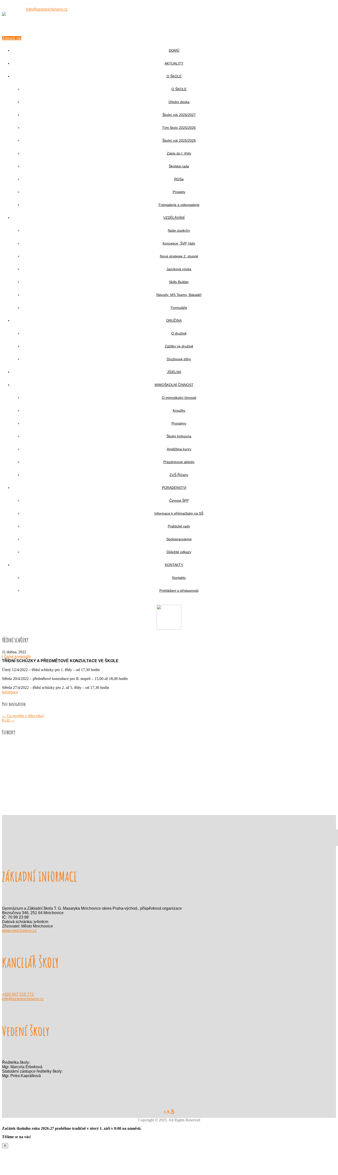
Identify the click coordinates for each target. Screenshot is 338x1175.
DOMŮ (174, 50)
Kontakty (179, 578)
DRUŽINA (174, 320)
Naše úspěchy (179, 230)
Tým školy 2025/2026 (179, 128)
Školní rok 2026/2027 (179, 115)
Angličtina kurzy (179, 449)
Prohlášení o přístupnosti (178, 590)
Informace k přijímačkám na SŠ (178, 513)
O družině (179, 333)
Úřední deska (179, 102)
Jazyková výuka (179, 269)
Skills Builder (179, 282)
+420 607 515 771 (18, 994)
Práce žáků (20, 766)
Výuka (17, 779)
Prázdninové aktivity (178, 462)
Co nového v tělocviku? (23, 716)
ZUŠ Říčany (178, 475)
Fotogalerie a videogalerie (179, 205)
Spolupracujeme (179, 539)
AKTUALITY (174, 63)
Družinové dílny (179, 359)
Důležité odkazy (179, 552)
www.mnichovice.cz (19, 930)
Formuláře (179, 308)
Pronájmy (178, 423)
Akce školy (21, 744)
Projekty (179, 192)
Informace (10, 692)
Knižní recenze (23, 757)
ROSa (179, 179)
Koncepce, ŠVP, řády (179, 243)
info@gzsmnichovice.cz (47, 9)
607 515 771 (15, 9)
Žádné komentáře (17, 656)
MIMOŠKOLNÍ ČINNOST (174, 385)
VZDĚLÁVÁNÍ (174, 218)
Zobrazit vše (11, 38)
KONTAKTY (174, 565)
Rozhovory (20, 775)
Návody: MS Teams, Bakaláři (178, 295)
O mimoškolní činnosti (179, 398)
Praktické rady (179, 526)
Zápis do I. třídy (179, 153)
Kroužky (179, 410)
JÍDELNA (174, 372)
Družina (18, 748)
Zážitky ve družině (179, 346)
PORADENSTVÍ (174, 488)
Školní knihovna (179, 436)
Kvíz (8, 720)
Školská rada (179, 166)
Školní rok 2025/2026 (179, 140)
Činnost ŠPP (179, 500)
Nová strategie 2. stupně (179, 256)
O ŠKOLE (174, 76)
